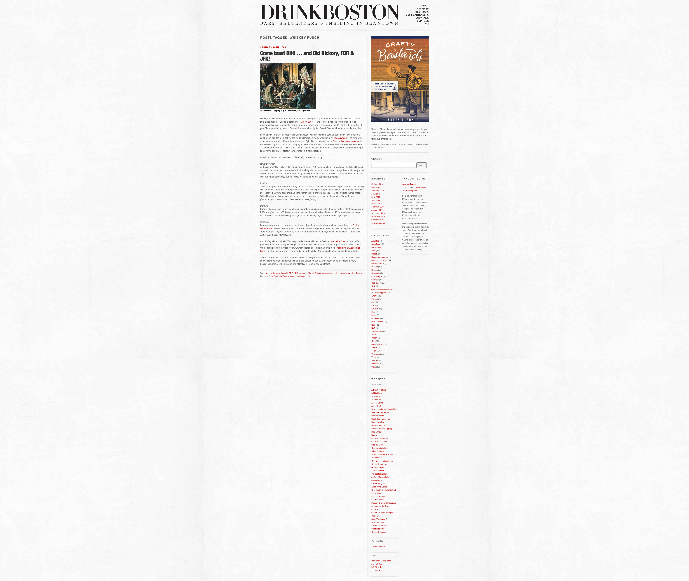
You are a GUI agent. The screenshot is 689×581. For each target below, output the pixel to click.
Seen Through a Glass (381, 518)
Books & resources (379, 256)
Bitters (374, 253)
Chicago (375, 279)
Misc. (373, 315)
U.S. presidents (340, 273)
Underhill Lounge (378, 531)
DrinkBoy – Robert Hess (382, 460)
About (425, 5)
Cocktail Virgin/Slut (379, 447)
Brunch (374, 269)
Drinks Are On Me (379, 464)
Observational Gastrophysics (384, 512)
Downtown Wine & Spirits (382, 454)
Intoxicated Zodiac (379, 473)
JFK (296, 273)
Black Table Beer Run (380, 418)
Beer (271, 276)
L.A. (373, 305)
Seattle (374, 347)
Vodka (374, 360)
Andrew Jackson (273, 273)
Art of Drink (376, 405)
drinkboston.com (330, 12)
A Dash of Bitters (378, 389)
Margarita (303, 273)
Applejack (375, 243)
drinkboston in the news (381, 289)
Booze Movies (377, 422)
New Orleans (377, 321)
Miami (373, 311)
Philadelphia (376, 331)
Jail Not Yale (376, 563)
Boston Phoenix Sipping (381, 428)
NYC (373, 327)
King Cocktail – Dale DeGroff (383, 489)
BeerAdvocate (340, 137)
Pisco (373, 334)
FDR (291, 273)
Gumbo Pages (377, 467)
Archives (423, 8)
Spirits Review (377, 528)
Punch (374, 337)
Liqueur (374, 308)
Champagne (376, 276)
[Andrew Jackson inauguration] (290, 112)
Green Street (307, 121)
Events (286, 276)
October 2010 (377, 219)
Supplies (423, 20)
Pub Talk (375, 515)
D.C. (373, 285)
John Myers (376, 480)
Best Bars (422, 11)
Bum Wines (376, 431)
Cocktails (422, 17)
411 (427, 23)
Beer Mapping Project (380, 412)
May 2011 (375, 196)
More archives (378, 222)
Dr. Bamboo (376, 457)
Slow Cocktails (377, 522)
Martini (311, 273)
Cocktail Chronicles (379, 438)
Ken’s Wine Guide (379, 486)
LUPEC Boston (378, 499)
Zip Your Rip (376, 570)
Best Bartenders (417, 14)
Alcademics (376, 396)
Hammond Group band (381, 560)
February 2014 (377, 190)
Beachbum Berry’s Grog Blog (384, 409)
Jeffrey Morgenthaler (380, 476)
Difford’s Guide (377, 451)
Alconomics (376, 399)
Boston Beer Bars (379, 425)
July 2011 (375, 193)
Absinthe (375, 240)
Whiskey (375, 363)
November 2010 (378, 216)
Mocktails (375, 318)
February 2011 (377, 206)
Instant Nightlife (378, 546)
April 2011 (375, 200)
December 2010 (378, 213)
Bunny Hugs (376, 434)
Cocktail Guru (377, 444)
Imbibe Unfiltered (378, 470)
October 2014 (377, 184)
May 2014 (375, 187)
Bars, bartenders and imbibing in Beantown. (329, 23)
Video (373, 357)
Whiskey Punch (355, 273)
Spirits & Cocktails (379, 525)
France (374, 298)
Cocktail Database (379, 441)
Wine (292, 276)
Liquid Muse (376, 493)
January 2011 (377, 209)
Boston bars (376, 263)
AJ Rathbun (376, 392)
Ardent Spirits (377, 402)
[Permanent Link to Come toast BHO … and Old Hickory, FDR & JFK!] (307, 56)
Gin (372, 302)
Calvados (375, 273)
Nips (373, 324)
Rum (373, 340)
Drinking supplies (378, 292)
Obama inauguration (323, 273)
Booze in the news (379, 260)
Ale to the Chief (338, 241)
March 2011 (376, 203)
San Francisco (377, 344)
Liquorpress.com (378, 496)
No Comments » (303, 276)
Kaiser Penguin (378, 483)
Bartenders (376, 247)
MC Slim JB (376, 567)
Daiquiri (284, 273)
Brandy (374, 266)
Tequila (374, 350)
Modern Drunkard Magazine (383, 502)
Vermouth (375, 353)
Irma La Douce (409, 184)
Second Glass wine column (346, 141)
